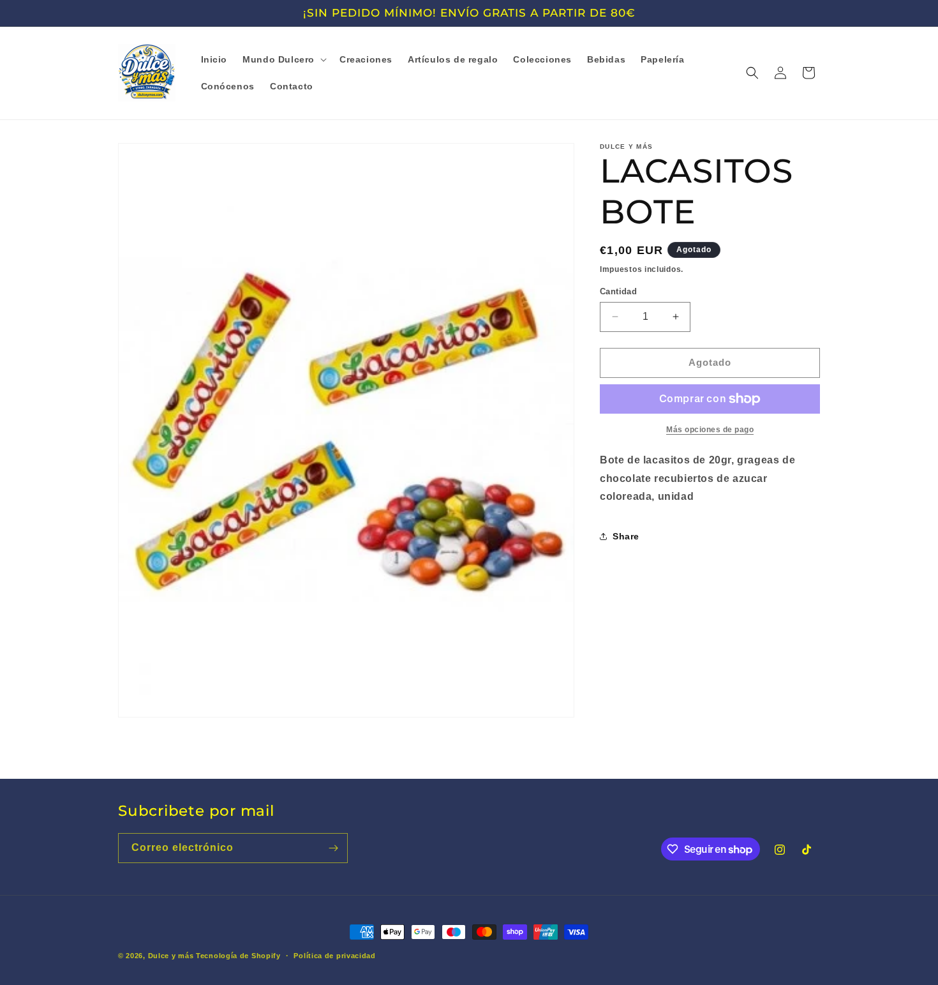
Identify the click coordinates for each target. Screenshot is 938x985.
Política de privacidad (334, 955)
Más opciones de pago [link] (710, 429)
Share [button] (626, 535)
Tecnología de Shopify (238, 955)
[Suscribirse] (333, 848)
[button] (283, 59)
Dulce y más (171, 955)
